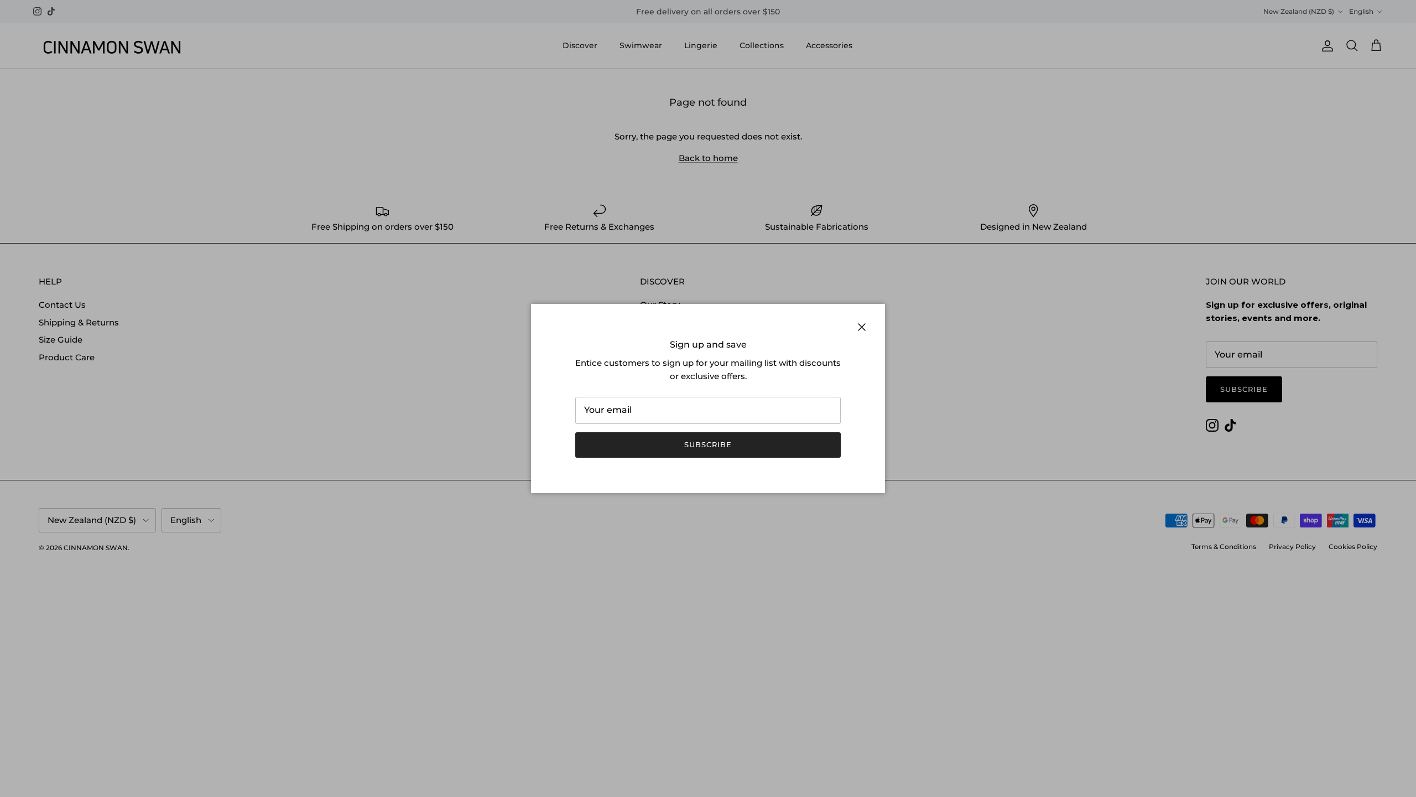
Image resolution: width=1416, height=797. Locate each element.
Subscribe (708, 444)
